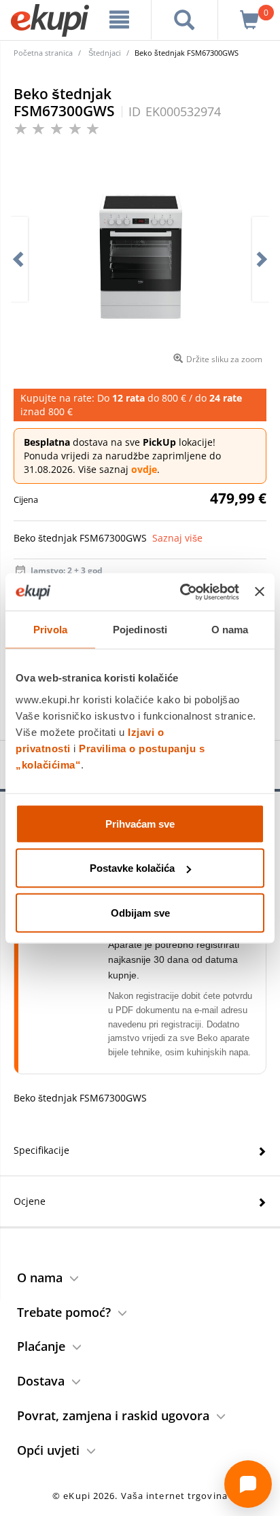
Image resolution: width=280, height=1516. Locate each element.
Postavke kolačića (132, 868)
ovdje (144, 469)
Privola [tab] (50, 629)
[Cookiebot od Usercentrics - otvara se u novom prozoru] (181, 592)
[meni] (119, 19)
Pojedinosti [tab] (140, 629)
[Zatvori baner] (259, 592)
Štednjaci (104, 53)
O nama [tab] (230, 629)
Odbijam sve (140, 912)
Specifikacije (41, 1150)
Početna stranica (43, 53)
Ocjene (30, 1201)
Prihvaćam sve (140, 823)
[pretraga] (184, 19)
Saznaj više (177, 537)
